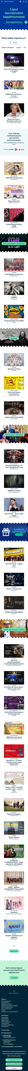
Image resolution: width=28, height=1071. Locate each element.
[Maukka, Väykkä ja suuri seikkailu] (14, 926)
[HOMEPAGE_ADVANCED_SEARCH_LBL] (26, 22)
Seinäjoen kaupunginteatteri (14, 492)
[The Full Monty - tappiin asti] (14, 555)
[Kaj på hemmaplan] (14, 805)
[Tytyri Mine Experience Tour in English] (14, 60)
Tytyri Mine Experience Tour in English (14, 70)
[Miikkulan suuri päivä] (14, 728)
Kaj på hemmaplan (14, 814)
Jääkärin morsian (14, 490)
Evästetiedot (4, 1026)
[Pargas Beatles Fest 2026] (14, 312)
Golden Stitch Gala (14, 418)
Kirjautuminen (5, 1002)
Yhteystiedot (4, 1017)
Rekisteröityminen (6, 1001)
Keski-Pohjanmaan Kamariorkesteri (14, 890)
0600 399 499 (7, 1035)
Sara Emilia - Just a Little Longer (14, 515)
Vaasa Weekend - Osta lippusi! (14, 435)
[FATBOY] (14, 288)
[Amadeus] (14, 903)
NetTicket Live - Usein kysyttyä (9, 1011)
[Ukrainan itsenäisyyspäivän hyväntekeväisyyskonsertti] (14, 651)
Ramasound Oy (14, 299)
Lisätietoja (14, 1068)
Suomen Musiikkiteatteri (14, 97)
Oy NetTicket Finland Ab (9, 1040)
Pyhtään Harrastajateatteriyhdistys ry (14, 738)
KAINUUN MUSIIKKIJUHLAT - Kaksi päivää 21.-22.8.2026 (14, 862)
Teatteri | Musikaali (7, 47)
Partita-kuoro (14, 792)
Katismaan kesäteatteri (14, 838)
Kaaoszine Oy (14, 590)
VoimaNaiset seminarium (14, 274)
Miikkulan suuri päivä (14, 737)
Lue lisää (14, 978)
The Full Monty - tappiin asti (14, 565)
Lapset (18, 47)
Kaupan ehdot (5, 1020)
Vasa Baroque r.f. (14, 227)
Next (26, 47)
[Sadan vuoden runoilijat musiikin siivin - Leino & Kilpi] (14, 778)
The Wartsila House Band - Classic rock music (14, 688)
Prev (3, 47)
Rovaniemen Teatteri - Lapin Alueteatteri (14, 913)
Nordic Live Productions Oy (14, 865)
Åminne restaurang (14, 468)
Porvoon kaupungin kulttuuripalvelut (14, 122)
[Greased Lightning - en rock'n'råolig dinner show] (14, 456)
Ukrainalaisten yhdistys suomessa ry (14, 665)
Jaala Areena (14, 613)
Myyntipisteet (5, 1018)
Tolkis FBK (14, 715)
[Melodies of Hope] (14, 360)
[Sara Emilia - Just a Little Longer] (14, 505)
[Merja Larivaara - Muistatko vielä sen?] (14, 110)
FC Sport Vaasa (14, 765)
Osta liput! (14, 338)
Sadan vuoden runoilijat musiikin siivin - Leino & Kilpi (14, 789)
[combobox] (14, 22)
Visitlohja (14, 72)
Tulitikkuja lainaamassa (14, 178)
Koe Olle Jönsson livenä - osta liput (14, 629)
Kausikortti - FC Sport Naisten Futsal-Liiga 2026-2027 (14, 762)
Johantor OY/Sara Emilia (14, 517)
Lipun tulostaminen (6, 1008)
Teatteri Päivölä (14, 179)
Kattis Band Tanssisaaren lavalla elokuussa (14, 713)
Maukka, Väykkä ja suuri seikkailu (14, 936)
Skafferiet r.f (14, 690)
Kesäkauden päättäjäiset (14, 612)
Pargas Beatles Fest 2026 (14, 321)
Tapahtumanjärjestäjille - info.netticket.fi (11, 1046)
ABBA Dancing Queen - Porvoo (14, 95)
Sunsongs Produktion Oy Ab (14, 395)
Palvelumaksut (5, 1023)
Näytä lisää (14, 951)
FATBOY (14, 298)
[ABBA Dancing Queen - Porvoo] (14, 85)
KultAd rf (14, 322)
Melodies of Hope (14, 369)
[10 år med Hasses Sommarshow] (14, 383)
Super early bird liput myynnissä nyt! (14, 243)
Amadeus (14, 912)
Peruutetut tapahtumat (7, 1024)
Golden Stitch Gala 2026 (14, 417)
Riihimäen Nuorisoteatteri (14, 202)
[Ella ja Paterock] (14, 192)
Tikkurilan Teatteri (14, 938)
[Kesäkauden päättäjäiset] (14, 603)
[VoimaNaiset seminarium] (14, 265)
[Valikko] (2, 1)
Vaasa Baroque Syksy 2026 (14, 225)
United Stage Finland (14, 815)
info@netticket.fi (7, 1032)
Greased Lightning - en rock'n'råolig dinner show (14, 466)
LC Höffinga (14, 370)
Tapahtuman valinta (6, 1004)
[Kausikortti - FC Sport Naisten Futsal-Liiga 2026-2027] (14, 751)
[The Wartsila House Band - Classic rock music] (14, 678)
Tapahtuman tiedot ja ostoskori (9, 1005)
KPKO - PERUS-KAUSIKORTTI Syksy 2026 (14, 888)
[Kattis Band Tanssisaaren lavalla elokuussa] (14, 703)
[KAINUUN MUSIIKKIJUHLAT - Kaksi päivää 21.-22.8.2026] (14, 851)
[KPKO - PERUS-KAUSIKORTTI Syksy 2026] (14, 878)
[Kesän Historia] (14, 828)
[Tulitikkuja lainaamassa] (14, 169)
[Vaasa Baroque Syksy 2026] (14, 215)
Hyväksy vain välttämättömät (14, 1064)
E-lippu (3, 1010)
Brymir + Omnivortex (14, 589)
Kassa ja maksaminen (7, 1007)
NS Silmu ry (14, 567)
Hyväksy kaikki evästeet (14, 1060)
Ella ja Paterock (14, 201)
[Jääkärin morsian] (14, 481)
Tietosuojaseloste (6, 1021)
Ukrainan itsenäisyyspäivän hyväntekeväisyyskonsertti (14, 662)
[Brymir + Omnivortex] (14, 580)
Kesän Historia (14, 837)
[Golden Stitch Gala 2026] (14, 408)
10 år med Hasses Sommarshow (14, 393)
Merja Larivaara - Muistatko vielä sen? (14, 120)
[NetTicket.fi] (14, 993)
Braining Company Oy (14, 275)
